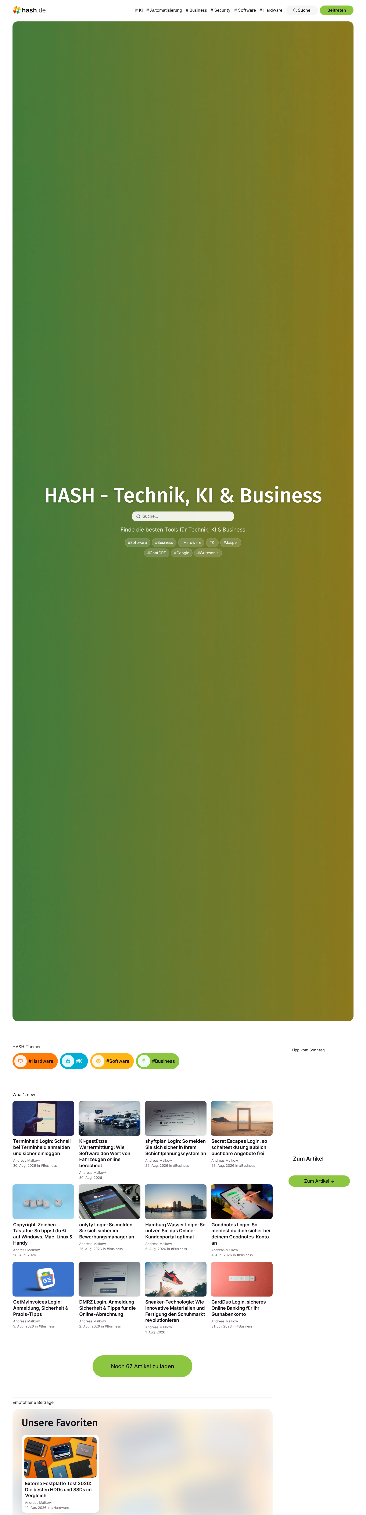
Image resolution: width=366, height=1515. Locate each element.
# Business (196, 10)
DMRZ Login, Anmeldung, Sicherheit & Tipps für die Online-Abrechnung (107, 1308)
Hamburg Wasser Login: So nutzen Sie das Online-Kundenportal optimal (175, 1230)
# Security (220, 10)
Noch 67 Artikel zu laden (142, 1366)
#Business (164, 542)
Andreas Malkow (26, 1160)
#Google (181, 553)
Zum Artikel (308, 1158)
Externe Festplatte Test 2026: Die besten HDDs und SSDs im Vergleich (58, 1489)
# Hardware (270, 10)
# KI (139, 10)
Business (50, 1165)
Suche (304, 10)
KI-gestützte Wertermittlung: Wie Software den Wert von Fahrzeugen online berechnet (104, 1153)
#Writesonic (208, 553)
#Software (137, 542)
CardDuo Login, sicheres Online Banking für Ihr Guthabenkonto (238, 1308)
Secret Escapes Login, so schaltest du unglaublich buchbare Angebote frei (239, 1147)
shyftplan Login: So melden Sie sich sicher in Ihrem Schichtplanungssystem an (175, 1147)
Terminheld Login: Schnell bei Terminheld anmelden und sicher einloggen (42, 1147)
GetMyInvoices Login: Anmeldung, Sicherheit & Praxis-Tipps (40, 1308)
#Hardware (191, 542)
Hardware (61, 1507)
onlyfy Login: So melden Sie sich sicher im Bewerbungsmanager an (106, 1230)
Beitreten (336, 10)
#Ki (212, 542)
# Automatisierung (164, 10)
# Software (245, 10)
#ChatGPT (156, 553)
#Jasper (231, 542)
